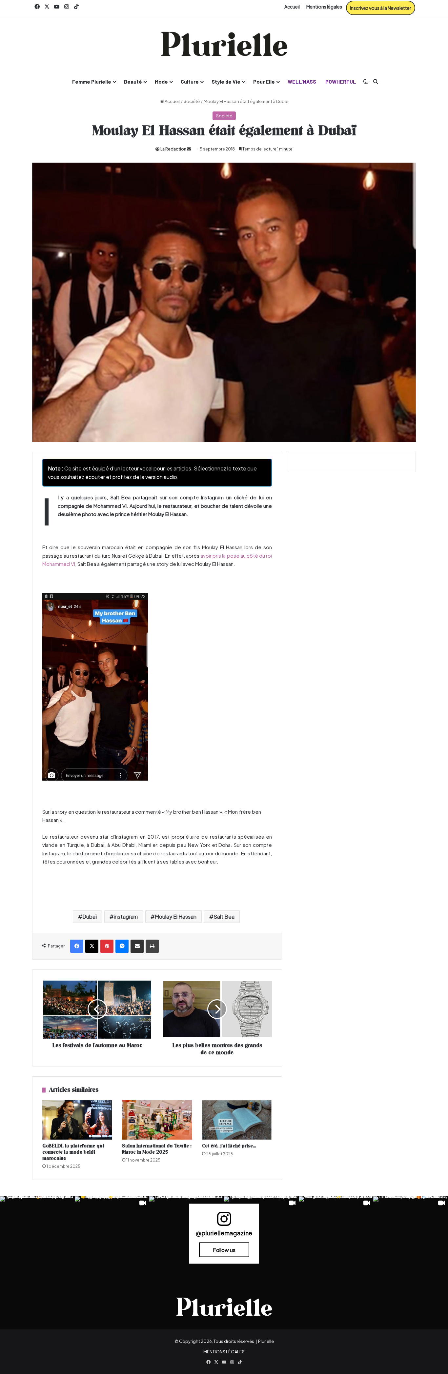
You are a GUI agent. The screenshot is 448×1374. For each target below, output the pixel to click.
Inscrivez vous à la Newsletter (380, 8)
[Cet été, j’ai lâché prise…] (237, 1120)
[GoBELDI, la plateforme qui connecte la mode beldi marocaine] (77, 1120)
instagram (126, 916)
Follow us (224, 1249)
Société (192, 101)
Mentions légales (324, 7)
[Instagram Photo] (37, 1233)
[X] (91, 946)
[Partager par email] (137, 946)
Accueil (292, 7)
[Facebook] (76, 946)
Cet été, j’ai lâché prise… (229, 1146)
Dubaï (89, 916)
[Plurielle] (224, 44)
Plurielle (266, 1341)
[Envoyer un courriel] (189, 149)
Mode (161, 81)
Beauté (133, 81)
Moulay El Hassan (175, 916)
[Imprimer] (152, 946)
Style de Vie (226, 81)
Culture (190, 81)
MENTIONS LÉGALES (224, 1351)
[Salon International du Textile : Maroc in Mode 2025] (157, 1120)
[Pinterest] (106, 946)
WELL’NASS (302, 81)
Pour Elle (264, 81)
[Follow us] (224, 1221)
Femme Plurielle (91, 81)
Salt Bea (224, 916)
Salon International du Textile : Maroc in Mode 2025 (157, 1149)
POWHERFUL (340, 81)
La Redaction (173, 149)
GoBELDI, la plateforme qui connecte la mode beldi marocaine (73, 1152)
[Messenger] (122, 946)
